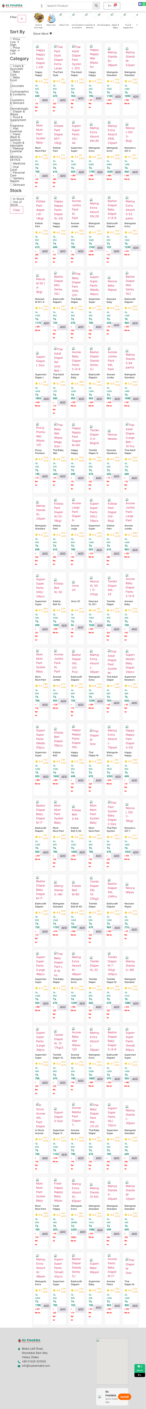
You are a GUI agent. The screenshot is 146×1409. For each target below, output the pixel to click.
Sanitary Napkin (17, 179)
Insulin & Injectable (17, 144)
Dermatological (20, 108)
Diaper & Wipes (17, 113)
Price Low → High (15, 42)
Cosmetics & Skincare (17, 101)
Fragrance (17, 125)
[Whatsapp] (144, 4)
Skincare (18, 184)
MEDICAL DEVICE (16, 158)
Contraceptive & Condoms (19, 93)
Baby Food (15, 79)
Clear (16, 210)
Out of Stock (16, 203)
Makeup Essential (17, 150)
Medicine (18, 163)
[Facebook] (140, 4)
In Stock (18, 198)
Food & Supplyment (18, 118)
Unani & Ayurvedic (17, 67)
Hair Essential (16, 130)
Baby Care (15, 73)
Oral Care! (14, 168)
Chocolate (17, 85)
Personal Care (17, 174)
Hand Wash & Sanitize (15, 137)
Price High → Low (15, 50)
